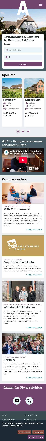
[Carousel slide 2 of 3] (23, 132)
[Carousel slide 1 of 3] (18, 132)
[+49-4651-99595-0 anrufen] (29, 401)
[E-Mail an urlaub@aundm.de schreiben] (17, 401)
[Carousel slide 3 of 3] (28, 132)
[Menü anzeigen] (40, 4)
